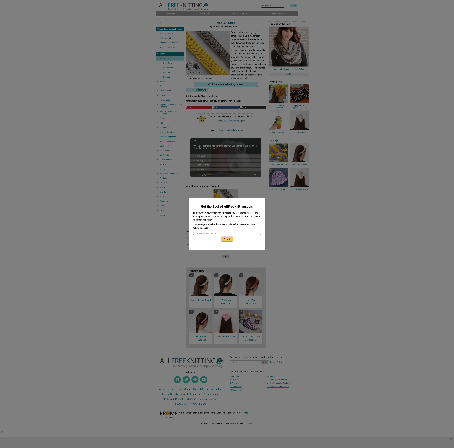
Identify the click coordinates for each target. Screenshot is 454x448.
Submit (227, 238)
